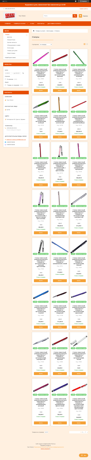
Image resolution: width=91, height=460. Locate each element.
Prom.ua (53, 444)
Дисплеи (9, 37)
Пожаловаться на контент (40, 447)
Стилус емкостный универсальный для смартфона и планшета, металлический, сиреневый (78, 309)
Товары (7, 34)
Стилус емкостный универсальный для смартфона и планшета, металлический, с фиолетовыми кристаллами (41, 214)
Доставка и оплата (54, 23)
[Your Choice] (10, 19)
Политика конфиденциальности (56, 447)
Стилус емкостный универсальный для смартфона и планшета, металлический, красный (60, 72)
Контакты (40, 23)
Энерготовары (11, 53)
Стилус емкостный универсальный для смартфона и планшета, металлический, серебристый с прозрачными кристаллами (78, 403)
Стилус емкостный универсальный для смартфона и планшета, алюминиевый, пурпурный (41, 72)
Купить (41, 90)
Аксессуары (49, 31)
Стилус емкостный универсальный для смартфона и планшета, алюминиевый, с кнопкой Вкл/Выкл (78, 119)
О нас (32, 23)
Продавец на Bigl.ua (45, 445)
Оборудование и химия (13, 45)
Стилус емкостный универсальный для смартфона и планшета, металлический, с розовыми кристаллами (60, 166)
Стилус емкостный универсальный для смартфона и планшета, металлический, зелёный (41, 119)
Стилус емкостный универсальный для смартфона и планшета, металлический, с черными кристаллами (41, 262)
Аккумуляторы (11, 39)
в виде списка (87, 44)
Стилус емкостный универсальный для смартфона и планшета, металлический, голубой (41, 309)
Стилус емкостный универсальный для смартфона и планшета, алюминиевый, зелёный (78, 72)
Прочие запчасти (12, 42)
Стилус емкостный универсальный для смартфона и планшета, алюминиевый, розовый (41, 402)
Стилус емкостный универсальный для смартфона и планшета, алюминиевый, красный (41, 165)
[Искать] (75, 16)
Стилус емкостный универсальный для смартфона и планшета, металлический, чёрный (78, 261)
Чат (85, 455)
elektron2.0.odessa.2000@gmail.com (16, 139)
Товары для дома (12, 50)
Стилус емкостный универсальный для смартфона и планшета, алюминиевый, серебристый (60, 213)
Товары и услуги (19, 23)
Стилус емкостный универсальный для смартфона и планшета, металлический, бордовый (60, 309)
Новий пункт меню (10, 57)
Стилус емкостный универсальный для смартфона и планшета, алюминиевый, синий (60, 260)
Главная (7, 23)
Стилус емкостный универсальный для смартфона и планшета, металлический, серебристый (78, 213)
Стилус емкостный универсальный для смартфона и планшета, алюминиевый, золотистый (60, 119)
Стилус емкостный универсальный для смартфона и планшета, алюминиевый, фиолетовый (60, 402)
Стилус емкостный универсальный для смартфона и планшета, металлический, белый (78, 356)
